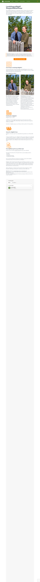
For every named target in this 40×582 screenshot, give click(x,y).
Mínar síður (28, 1)
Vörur (12, 1)
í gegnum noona (17, 150)
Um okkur (16, 1)
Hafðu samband (22, 1)
